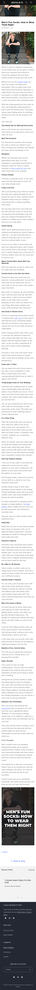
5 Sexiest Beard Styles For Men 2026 (18, 881)
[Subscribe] (30, 969)
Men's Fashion (8, 948)
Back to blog (19, 861)
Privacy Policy (8, 930)
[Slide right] (22, 898)
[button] (4, 2)
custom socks (23, 82)
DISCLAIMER (8, 935)
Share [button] (5, 852)
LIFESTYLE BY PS (13, 985)
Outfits (5, 957)
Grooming (6, 952)
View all (31, 870)
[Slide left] (14, 898)
